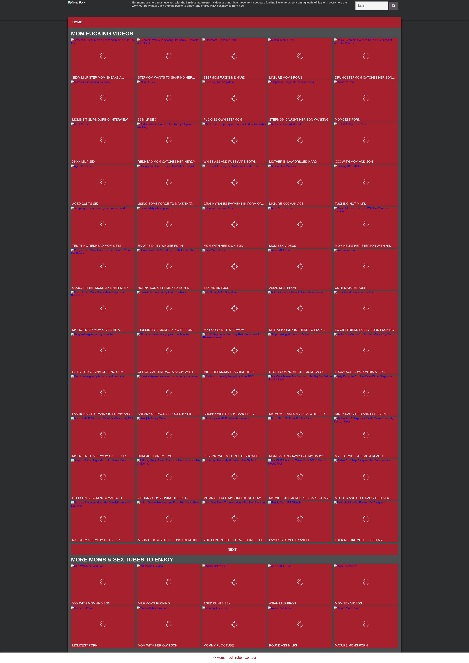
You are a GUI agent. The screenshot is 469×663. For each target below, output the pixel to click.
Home (77, 22)
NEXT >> (234, 549)
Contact (250, 658)
